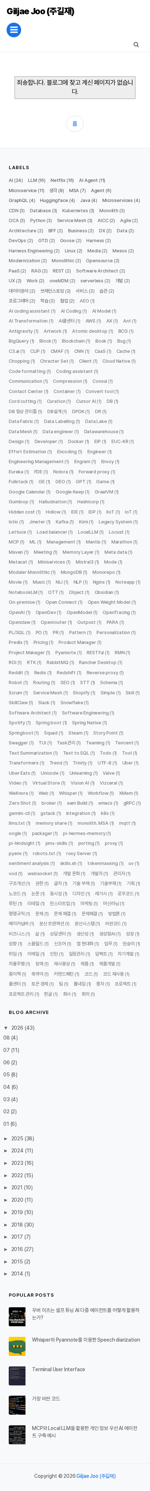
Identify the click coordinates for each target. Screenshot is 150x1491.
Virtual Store (46, 783)
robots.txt (44, 853)
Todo (105, 753)
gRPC (129, 803)
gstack (47, 813)
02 (7, 1111)
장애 (39, 963)
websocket (40, 873)
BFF (52, 230)
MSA (74, 190)
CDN (14, 210)
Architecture (22, 230)
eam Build (77, 803)
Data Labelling (59, 421)
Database (40, 210)
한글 (48, 994)
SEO (65, 682)
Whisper (68, 793)
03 (7, 1099)
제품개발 (107, 963)
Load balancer (52, 532)
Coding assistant (74, 371)
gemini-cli (19, 813)
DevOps (17, 240)
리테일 (33, 903)
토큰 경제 (39, 984)
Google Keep (70, 492)
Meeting (43, 552)
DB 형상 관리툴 (23, 411)
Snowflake (71, 702)
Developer (46, 441)
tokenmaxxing (102, 863)
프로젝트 (122, 984)
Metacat (18, 562)
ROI (12, 662)
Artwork (53, 331)
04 (7, 1087)
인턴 (54, 954)
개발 (119, 280)
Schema (108, 682)
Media (93, 250)
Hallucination (52, 501)
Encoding (67, 451)
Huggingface (54, 200)
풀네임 (80, 984)
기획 (131, 883)
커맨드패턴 (64, 974)
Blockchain (73, 341)
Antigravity (21, 331)
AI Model (101, 311)
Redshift (66, 672)
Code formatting (27, 371)
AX (109, 321)
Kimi (83, 522)
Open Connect (61, 602)
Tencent (124, 743)
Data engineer (58, 431)
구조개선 (16, 883)
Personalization (113, 632)
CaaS (100, 351)
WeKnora (18, 793)
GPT (81, 481)
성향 (13, 943)
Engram (82, 461)
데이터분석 (18, 291)
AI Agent (88, 180)
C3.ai (14, 351)
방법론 (114, 913)
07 (7, 1050)
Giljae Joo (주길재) (40, 11)
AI (11, 180)
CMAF (57, 351)
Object (76, 592)
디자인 (78, 893)
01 (6, 1124)
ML (32, 542)
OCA (14, 220)
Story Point (105, 733)
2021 (17, 1187)
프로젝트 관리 (21, 994)
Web (43, 793)
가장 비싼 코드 (46, 1399)
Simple (107, 692)
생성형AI (107, 934)
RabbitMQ (57, 662)
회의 (86, 994)
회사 (67, 994)
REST (58, 271)
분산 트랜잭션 (51, 923)
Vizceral (108, 783)
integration (78, 813)
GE (42, 481)
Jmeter (37, 522)
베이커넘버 (18, 923)
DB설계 (54, 411)
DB (110, 401)
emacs (105, 803)
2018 (17, 1225)
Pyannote (65, 652)
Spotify (17, 722)
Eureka (16, 471)
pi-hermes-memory (84, 833)
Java (85, 200)
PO (39, 632)
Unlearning (81, 773)
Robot (15, 682)
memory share (51, 823)
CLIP (35, 351)
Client (85, 361)
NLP (78, 582)
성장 (130, 934)
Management (61, 542)
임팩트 (101, 954)
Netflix (58, 180)
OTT (53, 592)
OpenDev (46, 612)
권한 (39, 883)
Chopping (19, 361)
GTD (43, 240)
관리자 (119, 873)
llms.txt (17, 823)
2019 (17, 1212)
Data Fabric (21, 421)
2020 (17, 1200)
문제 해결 (62, 913)
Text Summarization (30, 753)
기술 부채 (80, 883)
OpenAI (17, 612)
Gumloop (18, 501)
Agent (97, 190)
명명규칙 (16, 913)
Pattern (77, 632)
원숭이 (129, 943)
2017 (17, 1237)
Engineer (96, 451)
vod (13, 873)
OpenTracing (116, 612)
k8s (105, 813)
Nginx (99, 582)
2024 (18, 1150)
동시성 (56, 893)
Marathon (121, 542)
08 (7, 1038)
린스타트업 (60, 903)
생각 (53, 190)
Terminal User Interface (58, 1369)
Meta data (115, 552)
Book (100, 341)
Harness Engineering (31, 250)
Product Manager (77, 642)
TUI (42, 743)
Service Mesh (71, 220)
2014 (17, 1274)
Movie (15, 582)
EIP (97, 441)
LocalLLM (88, 532)
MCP (14, 542)
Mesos (119, 250)
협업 (64, 301)
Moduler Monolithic (29, 572)
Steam (75, 733)
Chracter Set (54, 361)
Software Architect (97, 271)
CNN (79, 351)
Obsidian (104, 592)
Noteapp (125, 582)
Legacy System (115, 522)
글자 (58, 883)
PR (56, 632)
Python (38, 220)
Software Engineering (85, 713)
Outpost (86, 622)
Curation (56, 401)
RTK (31, 662)
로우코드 (125, 893)
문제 (39, 913)
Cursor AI (86, 401)
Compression (67, 381)
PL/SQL (17, 632)
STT (85, 682)
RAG (36, 271)
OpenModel (79, 612)
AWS (91, 321)
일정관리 (76, 954)
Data (122, 230)
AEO (84, 301)
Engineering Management (36, 461)
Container (64, 391)
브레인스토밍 (52, 291)
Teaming (95, 743)
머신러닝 (111, 903)
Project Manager (27, 652)
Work (32, 280)
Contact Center (26, 391)
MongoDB (71, 572)
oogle (15, 833)
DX (102, 230)
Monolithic (63, 260)
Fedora (60, 471)
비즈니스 (16, 934)
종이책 (15, 974)
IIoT (110, 512)
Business (77, 230)
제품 (84, 963)
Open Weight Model (109, 602)
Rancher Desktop (98, 662)
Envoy (107, 461)
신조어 (60, 943)
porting (86, 843)
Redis (40, 672)
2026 (17, 1028)
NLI (59, 582)
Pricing (40, 642)
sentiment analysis (29, 863)
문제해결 (89, 913)
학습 (44, 301)
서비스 (82, 291)
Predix (16, 642)
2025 (17, 1138)
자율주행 (16, 963)
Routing (41, 682)
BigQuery (19, 341)
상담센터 (58, 934)
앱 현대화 (84, 943)
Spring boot (48, 722)
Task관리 (66, 743)
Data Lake (96, 421)
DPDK (78, 411)
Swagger (18, 743)
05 (7, 1075)
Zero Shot (20, 803)
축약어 (37, 974)
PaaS (14, 271)
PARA (112, 622)
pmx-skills (56, 843)
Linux (70, 250)
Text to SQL (76, 753)
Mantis (93, 542)
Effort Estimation (27, 451)
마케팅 (86, 903)
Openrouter (53, 622)
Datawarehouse (101, 431)
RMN (120, 652)
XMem (126, 793)
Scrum (15, 692)
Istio (13, 522)
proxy (111, 843)
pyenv (15, 853)
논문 (35, 893)
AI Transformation (28, 321)
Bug (121, 341)
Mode (110, 562)
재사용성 (62, 963)
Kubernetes (75, 210)
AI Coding (71, 311)
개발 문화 (71, 873)
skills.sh (68, 863)
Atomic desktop (89, 331)
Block (45, 341)
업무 (108, 943)
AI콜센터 (67, 321)
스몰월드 (35, 943)
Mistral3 (85, 562)
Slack (44, 702)
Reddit (16, 672)
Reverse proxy (102, 672)
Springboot (21, 733)
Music (39, 582)
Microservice (23, 190)
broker (49, 803)
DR (98, 411)
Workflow (98, 793)
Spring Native (86, 722)
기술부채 (108, 883)
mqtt (124, 823)
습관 (103, 291)
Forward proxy (94, 471)
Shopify (81, 692)
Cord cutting (22, 401)
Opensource (99, 260)
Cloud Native (116, 361)
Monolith (108, 210)
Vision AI (80, 783)
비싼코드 (113, 923)
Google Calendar (27, 492)
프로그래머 (18, 301)
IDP (92, 512)
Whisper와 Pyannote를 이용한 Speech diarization (86, 1340)
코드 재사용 (113, 974)
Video (15, 783)
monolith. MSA (93, 823)
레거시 (101, 893)
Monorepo (103, 572)
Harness (95, 240)
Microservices (117, 200)
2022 (17, 1175)
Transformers (24, 763)
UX (12, 280)
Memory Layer (78, 552)
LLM (32, 180)
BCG (123, 331)
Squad (51, 733)
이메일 (33, 954)
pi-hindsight (22, 843)
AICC (103, 220)
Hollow (53, 512)
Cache (123, 351)
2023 (17, 1163)
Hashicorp (88, 501)
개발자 (97, 873)
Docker (76, 441)
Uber (127, 763)
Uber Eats (19, 773)
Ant (127, 321)
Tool (126, 753)
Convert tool (99, 391)
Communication (25, 381)
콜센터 (15, 984)
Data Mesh (20, 431)
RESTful (95, 652)
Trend (56, 763)
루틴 (13, 903)
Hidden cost (22, 512)
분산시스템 (84, 923)
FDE (38, 471)
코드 (88, 974)
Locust (116, 532)
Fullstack (18, 481)
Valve (108, 773)
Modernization (24, 260)
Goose (67, 240)
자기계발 (125, 954)
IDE (74, 512)
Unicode (50, 773)
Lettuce (17, 532)
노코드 (15, 893)
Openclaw (19, 622)
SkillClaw (18, 702)
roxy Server (78, 853)
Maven (16, 552)
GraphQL (18, 200)
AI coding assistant (29, 311)
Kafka (62, 522)
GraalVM (104, 492)
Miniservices (51, 562)
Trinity (80, 763)
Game (102, 481)
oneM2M (59, 280)
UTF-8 (104, 763)
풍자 (100, 984)
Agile (125, 220)
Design (16, 441)
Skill (130, 692)
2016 (17, 1249)
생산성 (82, 934)
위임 (13, 954)
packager (42, 833)
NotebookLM (23, 592)
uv (131, 863)
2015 (17, 1262)
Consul (99, 381)
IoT (128, 512)
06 (7, 1062)
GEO (60, 481)
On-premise (22, 602)
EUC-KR (119, 441)
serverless (91, 280)
